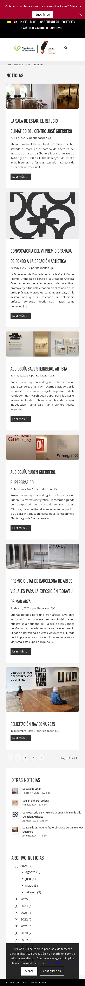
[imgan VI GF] (42, 215)
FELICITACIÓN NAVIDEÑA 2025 (33, 724)
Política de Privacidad (59, 963)
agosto (30, 872)
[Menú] (73, 48)
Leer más (18, 176)
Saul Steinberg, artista (35, 800)
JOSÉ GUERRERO (49, 22)
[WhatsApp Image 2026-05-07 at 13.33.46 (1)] (42, 344)
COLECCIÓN (68, 22)
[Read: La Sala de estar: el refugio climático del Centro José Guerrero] (16, 830)
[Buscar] (63, 48)
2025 (24, 899)
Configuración (52, 971)
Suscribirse (42, 14)
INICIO (23, 22)
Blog (33, 22)
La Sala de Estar (31, 788)
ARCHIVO (55, 28)
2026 (24, 866)
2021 (24, 926)
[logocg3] (42, 48)
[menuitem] (9, 22)
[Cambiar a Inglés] (15, 22)
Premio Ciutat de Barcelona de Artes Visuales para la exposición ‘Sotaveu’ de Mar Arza (42, 591)
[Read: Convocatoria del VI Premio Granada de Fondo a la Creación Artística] (16, 815)
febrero (30, 892)
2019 (24, 940)
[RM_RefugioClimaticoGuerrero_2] (42, 96)
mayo (29, 885)
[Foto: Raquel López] (42, 689)
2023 (24, 912)
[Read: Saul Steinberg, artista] (16, 803)
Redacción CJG (43, 138)
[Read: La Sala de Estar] (16, 791)
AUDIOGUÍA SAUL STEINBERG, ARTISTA (39, 369)
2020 (24, 933)
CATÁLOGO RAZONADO (34, 28)
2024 (24, 906)
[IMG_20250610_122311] (42, 556)
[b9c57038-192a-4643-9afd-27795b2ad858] (42, 447)
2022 (24, 919)
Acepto (29, 971)
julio (28, 879)
